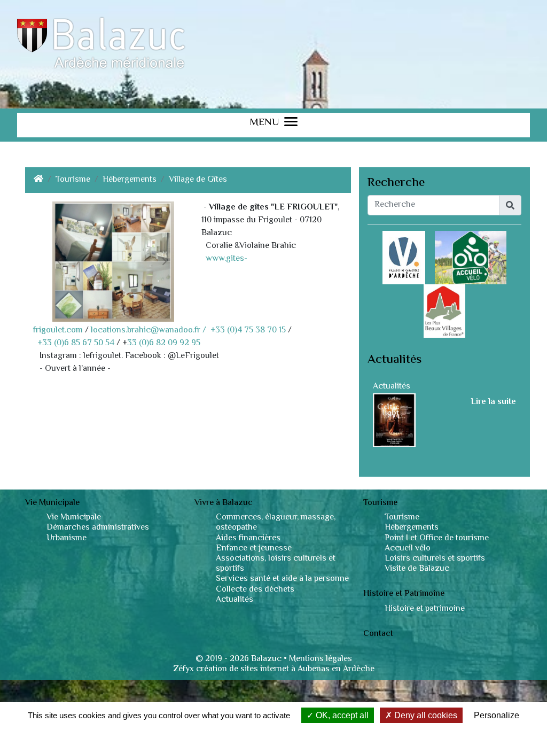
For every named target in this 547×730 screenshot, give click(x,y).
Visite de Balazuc (417, 569)
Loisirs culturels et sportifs (435, 558)
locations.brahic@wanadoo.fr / (149, 330)
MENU (264, 123)
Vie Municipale (73, 517)
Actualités (391, 386)
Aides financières (248, 538)
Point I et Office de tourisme (437, 538)
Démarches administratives (97, 527)
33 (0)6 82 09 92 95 (163, 343)
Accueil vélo (408, 548)
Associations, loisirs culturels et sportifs (275, 564)
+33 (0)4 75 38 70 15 (248, 330)
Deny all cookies (424, 715)
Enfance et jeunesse (254, 548)
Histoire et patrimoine (425, 609)
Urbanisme (66, 538)
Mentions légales (320, 659)
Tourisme (73, 180)
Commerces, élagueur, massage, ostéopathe (275, 522)
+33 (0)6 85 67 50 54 (75, 343)
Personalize (496, 715)
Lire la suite (493, 402)
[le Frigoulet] (113, 261)
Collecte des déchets (255, 589)
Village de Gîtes (198, 180)
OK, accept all (341, 715)
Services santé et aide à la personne (282, 579)
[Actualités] (394, 420)
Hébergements (130, 180)
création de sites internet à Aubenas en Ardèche (285, 669)
